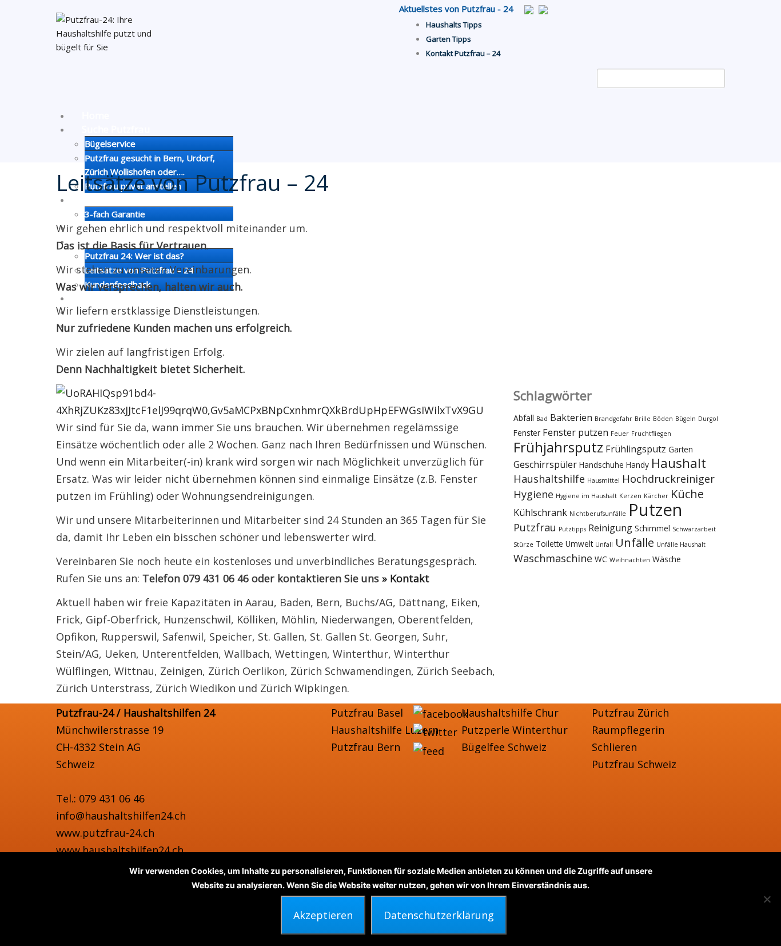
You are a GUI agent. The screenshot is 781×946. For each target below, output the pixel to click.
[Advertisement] (619, 300)
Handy (637, 464)
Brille (643, 419)
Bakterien (571, 417)
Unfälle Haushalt (681, 544)
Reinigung (610, 528)
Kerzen (630, 496)
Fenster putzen (575, 432)
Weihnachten (629, 560)
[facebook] (440, 713)
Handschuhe (601, 464)
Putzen (655, 509)
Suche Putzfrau (116, 129)
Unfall (604, 544)
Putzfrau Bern (365, 747)
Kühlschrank (540, 512)
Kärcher (656, 496)
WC (601, 559)
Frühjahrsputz (558, 447)
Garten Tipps (448, 39)
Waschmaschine (552, 558)
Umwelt (579, 543)
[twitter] (435, 731)
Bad (542, 419)
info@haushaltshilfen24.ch (121, 815)
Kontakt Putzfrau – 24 (463, 53)
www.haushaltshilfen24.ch (120, 850)
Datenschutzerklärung (439, 915)
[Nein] (766, 899)
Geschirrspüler (545, 464)
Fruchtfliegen (651, 434)
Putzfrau (534, 527)
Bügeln (685, 419)
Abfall (523, 417)
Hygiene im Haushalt (586, 496)
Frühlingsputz (635, 449)
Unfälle (634, 542)
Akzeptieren (323, 915)
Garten (680, 449)
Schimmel (652, 528)
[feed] (428, 749)
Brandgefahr (613, 419)
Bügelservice (110, 143)
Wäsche (666, 559)
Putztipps (572, 529)
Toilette (549, 543)
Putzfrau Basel (367, 713)
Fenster (526, 432)
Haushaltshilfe (549, 479)
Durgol (708, 419)
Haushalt (678, 463)
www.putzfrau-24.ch (105, 833)
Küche (687, 494)
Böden (663, 419)
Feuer (620, 434)
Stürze (523, 544)
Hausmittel (603, 480)
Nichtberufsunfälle (597, 514)
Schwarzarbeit (694, 529)
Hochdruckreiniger (668, 479)
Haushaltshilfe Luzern (385, 730)
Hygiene (533, 494)
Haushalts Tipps (454, 24)
